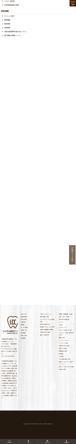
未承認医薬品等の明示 (11, 5)
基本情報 (7, 24)
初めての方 (24, 314)
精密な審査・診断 (44, 316)
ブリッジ (61, 322)
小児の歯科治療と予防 (64, 359)
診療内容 (23, 322)
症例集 (22, 324)
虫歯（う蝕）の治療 (64, 316)
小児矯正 (61, 356)
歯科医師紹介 (24, 316)
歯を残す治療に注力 (45, 324)
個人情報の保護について (12, 35)
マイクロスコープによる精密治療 (47, 320)
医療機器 (7, 20)
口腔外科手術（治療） (64, 345)
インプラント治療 (63, 343)
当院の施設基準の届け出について (15, 31)
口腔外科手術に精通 (45, 332)
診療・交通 (24, 335)
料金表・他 (24, 330)
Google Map (47, 442)
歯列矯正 (61, 353)
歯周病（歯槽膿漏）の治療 (65, 314)
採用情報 (23, 338)
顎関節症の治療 (63, 351)
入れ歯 (60, 324)
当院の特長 (24, 319)
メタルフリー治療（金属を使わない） (66, 334)
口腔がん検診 (62, 369)
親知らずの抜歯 (63, 348)
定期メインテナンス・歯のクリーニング (66, 363)
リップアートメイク (64, 340)
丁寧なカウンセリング (45, 314)
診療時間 (9, 442)
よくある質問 (24, 327)
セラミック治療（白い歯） (65, 330)
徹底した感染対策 (44, 335)
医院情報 (23, 333)
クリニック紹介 (9, 16)
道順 (28, 442)
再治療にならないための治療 (47, 327)
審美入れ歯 (62, 337)
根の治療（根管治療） (64, 319)
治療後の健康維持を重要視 (46, 329)
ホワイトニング (63, 327)
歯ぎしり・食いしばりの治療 (66, 366)
